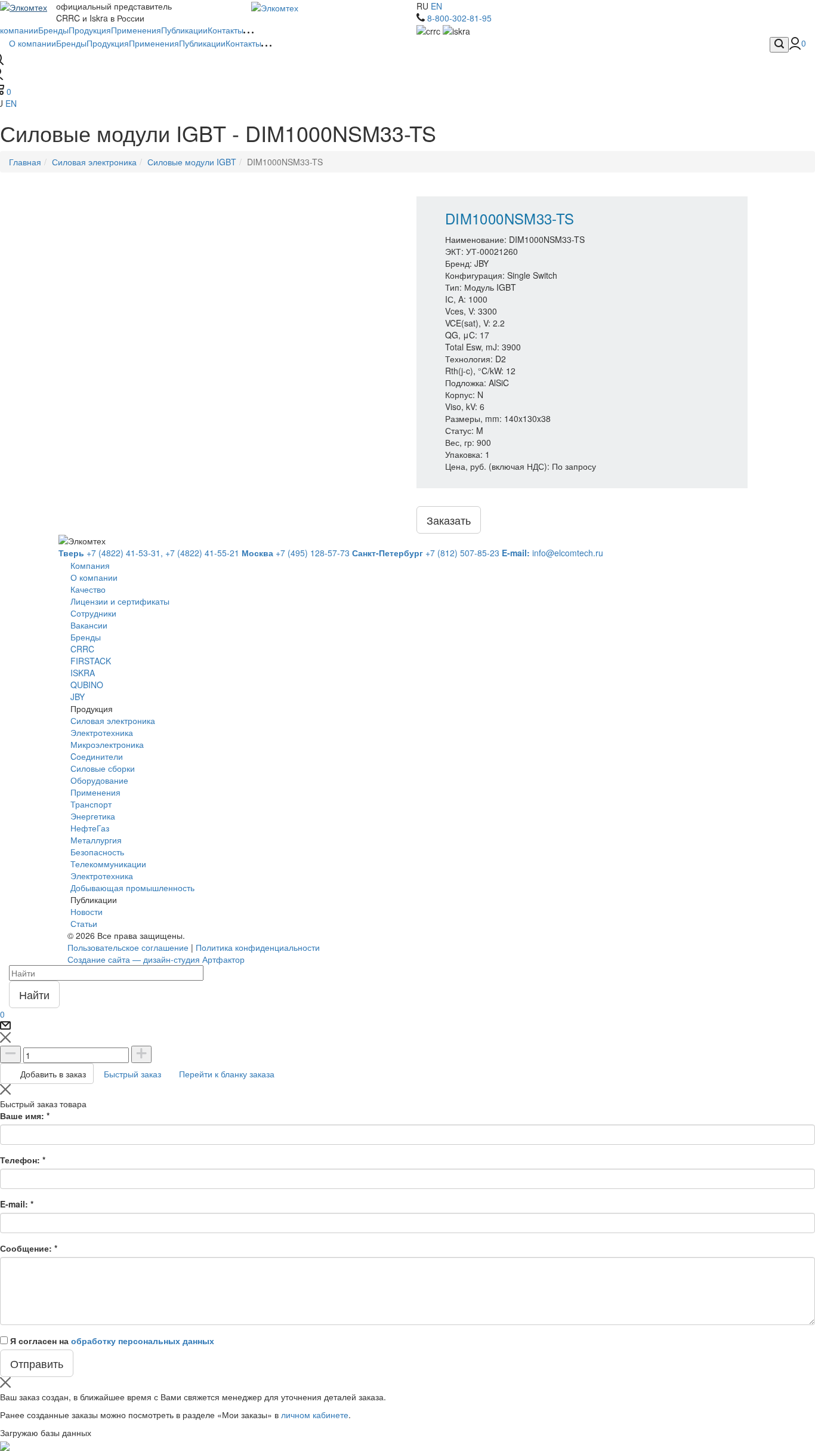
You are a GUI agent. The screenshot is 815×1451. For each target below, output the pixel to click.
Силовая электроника (112, 720)
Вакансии (88, 625)
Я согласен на (112, 1341)
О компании (32, 43)
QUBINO (86, 685)
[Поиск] (779, 45)
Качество (88, 589)
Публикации (202, 43)
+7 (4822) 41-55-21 (202, 553)
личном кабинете (314, 1415)
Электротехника (101, 732)
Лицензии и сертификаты (119, 601)
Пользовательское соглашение (128, 947)
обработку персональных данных (142, 1341)
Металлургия (96, 840)
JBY (77, 697)
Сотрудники (93, 613)
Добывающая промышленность (132, 888)
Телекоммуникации (108, 864)
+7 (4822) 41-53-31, (110, 553)
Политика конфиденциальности (258, 947)
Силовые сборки (102, 768)
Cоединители (96, 756)
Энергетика (92, 816)
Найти (34, 994)
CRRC (82, 649)
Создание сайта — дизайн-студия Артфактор (156, 959)
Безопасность (97, 852)
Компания (90, 565)
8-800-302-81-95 (459, 18)
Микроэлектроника (107, 744)
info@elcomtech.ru (552, 553)
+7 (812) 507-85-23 (425, 553)
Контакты (243, 43)
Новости (86, 911)
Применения (154, 43)
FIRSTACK (90, 661)
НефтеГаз (89, 828)
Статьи (83, 923)
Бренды (71, 43)
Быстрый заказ (132, 1074)
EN (436, 6)
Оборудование (99, 780)
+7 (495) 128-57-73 (296, 553)
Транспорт (91, 804)
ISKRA (82, 673)
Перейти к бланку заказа (226, 1074)
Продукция (108, 43)
